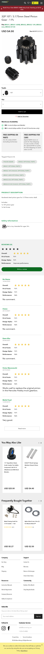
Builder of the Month (29, 585)
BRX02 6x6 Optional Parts (13, 179)
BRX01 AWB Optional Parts (14, 175)
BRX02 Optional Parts (27, 162)
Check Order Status (29, 576)
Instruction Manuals (7, 585)
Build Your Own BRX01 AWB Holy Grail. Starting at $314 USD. (22, 9)
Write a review (22, 269)
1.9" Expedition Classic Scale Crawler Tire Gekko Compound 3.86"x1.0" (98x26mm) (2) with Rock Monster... (11, 467)
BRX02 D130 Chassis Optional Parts (17, 184)
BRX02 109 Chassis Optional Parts (16, 171)
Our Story (4, 562)
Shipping (4, 571)
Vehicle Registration (7, 590)
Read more (22, 429)
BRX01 (7, 25)
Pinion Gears (8, 162)
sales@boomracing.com (25, 627)
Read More (24, 651)
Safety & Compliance (7, 599)
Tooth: (4, 88)
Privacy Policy (15, 637)
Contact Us (26, 562)
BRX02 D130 (10, 27)
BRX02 (23, 25)
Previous (39, 443)
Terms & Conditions (27, 637)
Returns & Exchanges (29, 571)
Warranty (26, 567)
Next (41, 443)
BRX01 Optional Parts (12, 166)
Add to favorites (23, 116)
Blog (3, 567)
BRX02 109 (31, 25)
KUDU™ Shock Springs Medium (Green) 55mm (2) (31, 465)
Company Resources (7, 594)
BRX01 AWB (15, 25)
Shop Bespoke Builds (29, 590)
